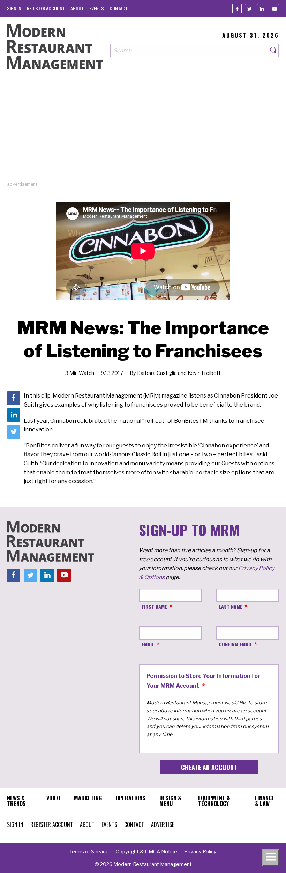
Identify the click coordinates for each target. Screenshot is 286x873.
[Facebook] (237, 8)
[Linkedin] (261, 8)
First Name (154, 606)
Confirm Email (235, 644)
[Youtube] (274, 8)
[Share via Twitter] (13, 431)
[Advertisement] (143, 132)
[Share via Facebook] (13, 398)
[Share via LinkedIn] (13, 415)
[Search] (273, 50)
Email (148, 644)
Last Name (230, 606)
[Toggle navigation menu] (270, 857)
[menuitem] (14, 8)
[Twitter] (249, 8)
